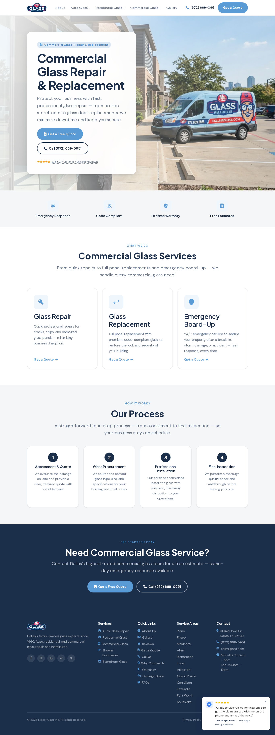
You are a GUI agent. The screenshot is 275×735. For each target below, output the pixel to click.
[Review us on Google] (51, 658)
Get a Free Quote (62, 134)
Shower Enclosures (110, 652)
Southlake (184, 702)
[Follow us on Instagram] (41, 658)
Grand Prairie (186, 676)
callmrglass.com (232, 649)
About (60, 8)
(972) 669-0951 (202, 7)
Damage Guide (153, 676)
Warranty (149, 670)
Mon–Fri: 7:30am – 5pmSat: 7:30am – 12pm (233, 662)
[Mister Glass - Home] (37, 7)
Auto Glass (79, 8)
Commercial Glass (144, 8)
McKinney (184, 644)
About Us (149, 631)
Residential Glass (109, 8)
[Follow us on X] (71, 658)
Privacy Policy (192, 720)
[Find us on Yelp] (61, 658)
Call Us (147, 657)
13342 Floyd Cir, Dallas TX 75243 (232, 633)
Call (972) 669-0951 (65, 148)
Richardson (185, 657)
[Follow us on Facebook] (31, 658)
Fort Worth (185, 695)
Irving (181, 663)
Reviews (148, 644)
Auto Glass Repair (115, 631)
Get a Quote (233, 7)
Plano (181, 631)
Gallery (171, 8)
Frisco (181, 637)
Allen (180, 650)
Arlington (183, 670)
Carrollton (184, 682)
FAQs (146, 682)
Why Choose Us (152, 663)
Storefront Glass (115, 662)
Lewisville (183, 689)
